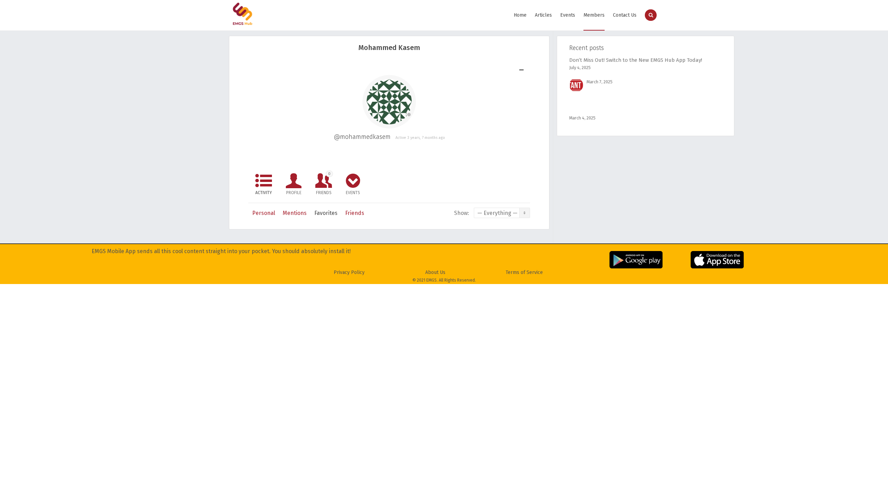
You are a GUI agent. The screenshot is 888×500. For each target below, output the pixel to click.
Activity (263, 192)
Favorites (326, 213)
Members (594, 15)
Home (520, 15)
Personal (263, 213)
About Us (435, 272)
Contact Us (625, 15)
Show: (461, 213)
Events (567, 15)
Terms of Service (524, 272)
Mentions (295, 213)
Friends (324, 183)
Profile (293, 192)
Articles (543, 15)
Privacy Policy (349, 272)
